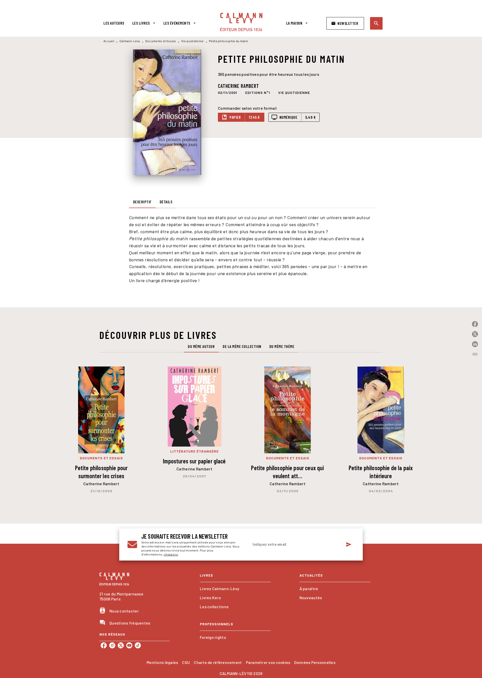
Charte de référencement (218, 662)
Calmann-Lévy (129, 41)
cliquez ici (171, 554)
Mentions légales (162, 662)
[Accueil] (241, 22)
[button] (345, 23)
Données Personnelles (314, 662)
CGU (186, 662)
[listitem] (103, 645)
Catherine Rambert (238, 86)
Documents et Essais (160, 41)
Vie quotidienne (192, 41)
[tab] (113, 23)
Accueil (108, 41)
